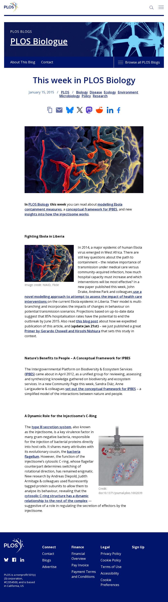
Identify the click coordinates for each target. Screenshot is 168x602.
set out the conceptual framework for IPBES (100, 389)
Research (100, 96)
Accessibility (110, 573)
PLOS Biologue (39, 41)
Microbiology (69, 96)
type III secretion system (51, 427)
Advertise (49, 566)
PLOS (65, 92)
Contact (47, 62)
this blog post (87, 321)
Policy (86, 96)
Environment (128, 92)
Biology (82, 92)
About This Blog (22, 62)
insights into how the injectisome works (57, 214)
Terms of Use (111, 566)
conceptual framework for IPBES (91, 209)
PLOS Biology (38, 204)
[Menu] (161, 7)
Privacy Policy (111, 553)
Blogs (46, 560)
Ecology (110, 92)
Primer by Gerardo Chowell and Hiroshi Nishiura (62, 331)
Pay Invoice (80, 565)
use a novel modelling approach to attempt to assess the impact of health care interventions (83, 296)
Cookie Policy (111, 560)
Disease (96, 92)
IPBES (30, 374)
